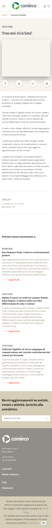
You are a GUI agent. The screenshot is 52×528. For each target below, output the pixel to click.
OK (43, 523)
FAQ (4, 482)
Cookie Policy (32, 523)
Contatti (7, 468)
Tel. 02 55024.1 (8, 457)
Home (4, 15)
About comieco (10, 474)
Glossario (7, 487)
